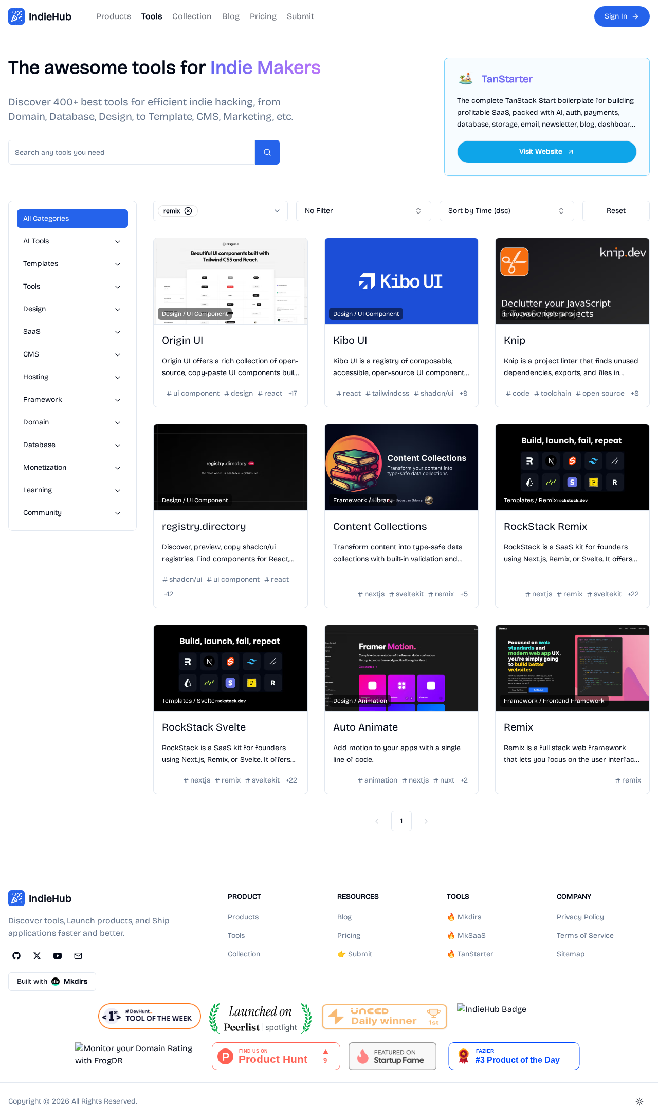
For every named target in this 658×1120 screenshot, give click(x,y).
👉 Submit (354, 954)
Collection (192, 16)
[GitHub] (16, 956)
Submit (300, 16)
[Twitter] (37, 956)
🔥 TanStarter (470, 954)
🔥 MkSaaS (466, 935)
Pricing (263, 16)
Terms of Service (585, 935)
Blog (231, 16)
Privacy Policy (580, 917)
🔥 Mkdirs (464, 917)
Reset (616, 210)
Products (113, 16)
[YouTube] (57, 956)
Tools (151, 16)
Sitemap (571, 954)
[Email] (78, 956)
